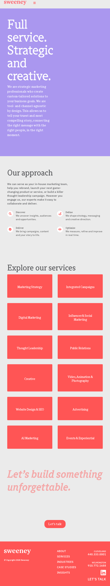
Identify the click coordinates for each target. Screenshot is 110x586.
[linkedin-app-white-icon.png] (103, 571)
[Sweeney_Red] (17, 551)
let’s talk (97, 579)
